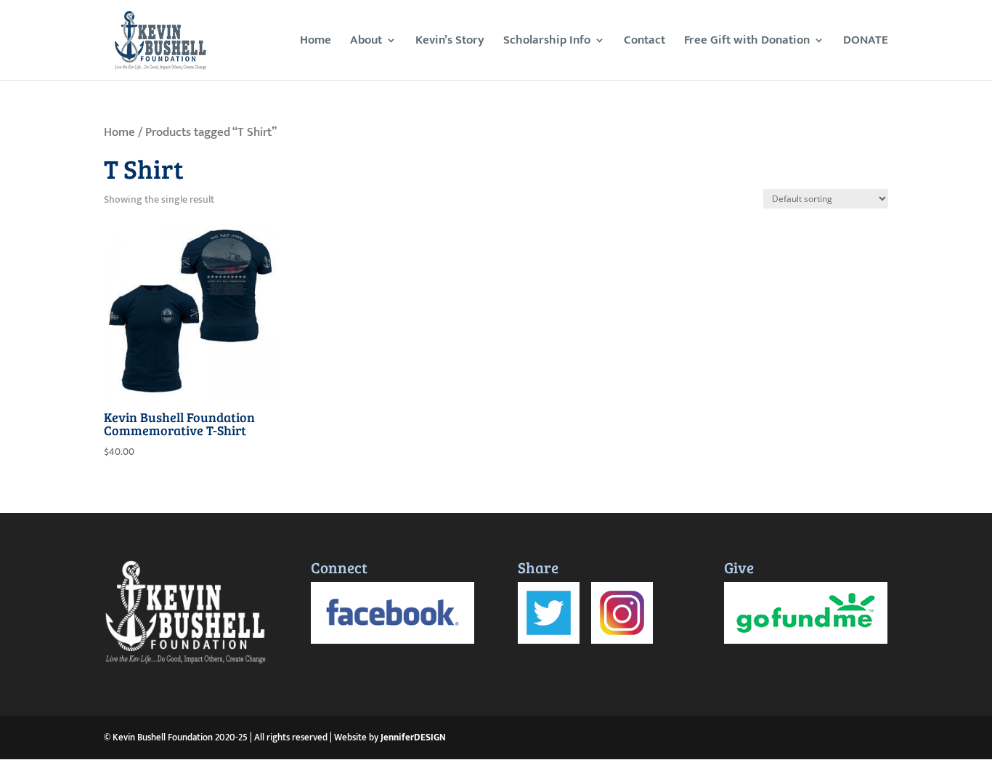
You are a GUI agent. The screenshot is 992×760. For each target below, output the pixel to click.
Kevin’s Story (449, 42)
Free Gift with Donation (747, 42)
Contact (644, 42)
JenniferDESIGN (413, 737)
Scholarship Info (546, 42)
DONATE (865, 42)
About (366, 42)
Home (315, 42)
